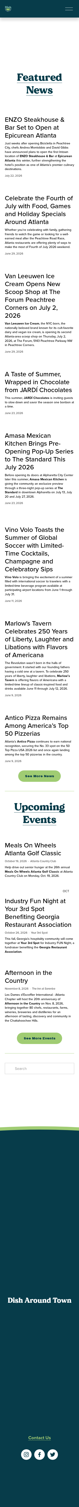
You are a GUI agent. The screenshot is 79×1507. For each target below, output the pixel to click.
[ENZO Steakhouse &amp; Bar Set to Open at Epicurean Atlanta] (39, 108)
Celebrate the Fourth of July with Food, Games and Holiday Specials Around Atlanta (39, 209)
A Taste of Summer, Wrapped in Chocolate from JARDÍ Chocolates (38, 381)
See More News (39, 776)
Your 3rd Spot (39, 933)
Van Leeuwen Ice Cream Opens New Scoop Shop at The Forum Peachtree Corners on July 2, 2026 (32, 295)
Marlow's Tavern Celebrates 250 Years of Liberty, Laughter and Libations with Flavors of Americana (39, 639)
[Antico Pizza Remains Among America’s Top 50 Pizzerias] (39, 706)
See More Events (40, 1038)
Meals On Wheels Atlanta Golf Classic (33, 849)
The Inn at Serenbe (43, 988)
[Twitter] (52, 1454)
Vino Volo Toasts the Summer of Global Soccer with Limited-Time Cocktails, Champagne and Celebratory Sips (34, 549)
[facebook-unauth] (39, 1454)
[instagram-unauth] (26, 1454)
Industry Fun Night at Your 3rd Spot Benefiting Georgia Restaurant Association (38, 912)
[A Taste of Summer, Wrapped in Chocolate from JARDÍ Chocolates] (39, 363)
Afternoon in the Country (28, 976)
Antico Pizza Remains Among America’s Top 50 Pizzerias (36, 725)
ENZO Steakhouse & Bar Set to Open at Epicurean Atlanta (35, 127)
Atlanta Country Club (43, 861)
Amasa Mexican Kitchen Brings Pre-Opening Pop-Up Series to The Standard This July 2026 (39, 451)
